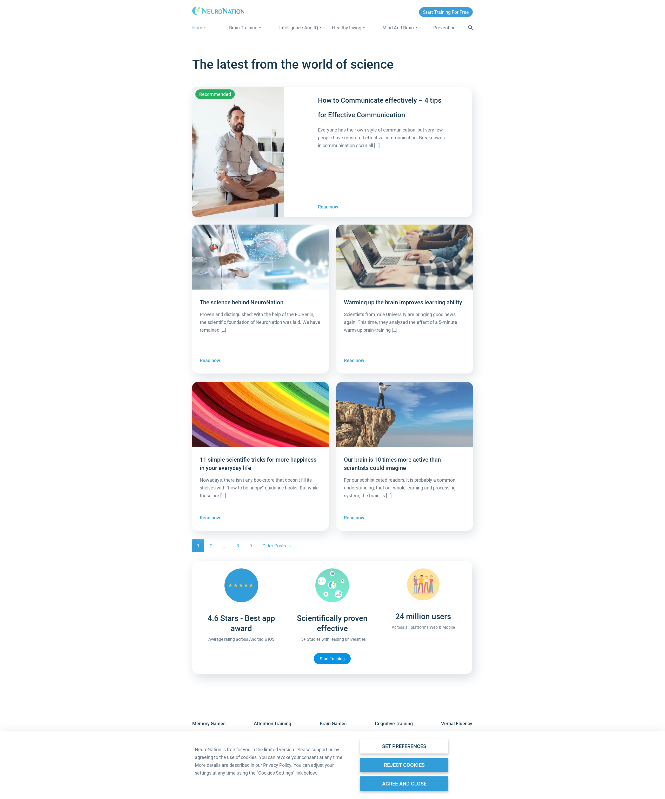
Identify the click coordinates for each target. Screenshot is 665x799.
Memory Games (208, 723)
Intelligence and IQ (298, 27)
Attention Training (272, 723)
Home (198, 27)
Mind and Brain (398, 27)
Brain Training (243, 27)
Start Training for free (446, 12)
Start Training (332, 658)
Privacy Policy (277, 765)
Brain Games (333, 723)
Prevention (444, 27)
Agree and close (404, 784)
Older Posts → (277, 545)
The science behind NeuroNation (241, 302)
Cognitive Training (394, 723)
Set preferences (404, 746)
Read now (328, 206)
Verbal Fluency (456, 723)
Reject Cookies (404, 765)
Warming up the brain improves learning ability (403, 302)
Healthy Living (346, 27)
